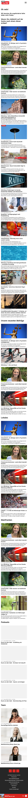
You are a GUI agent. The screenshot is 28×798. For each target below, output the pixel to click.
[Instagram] (14, 770)
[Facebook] (10, 770)
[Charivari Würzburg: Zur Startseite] (5, 2)
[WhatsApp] (17, 770)
